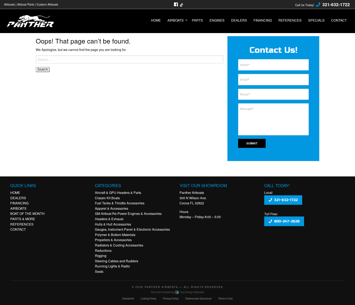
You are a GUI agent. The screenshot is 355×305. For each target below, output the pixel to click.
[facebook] (176, 4)
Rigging (100, 255)
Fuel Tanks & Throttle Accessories (119, 203)
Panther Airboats (161, 287)
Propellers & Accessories (113, 239)
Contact (339, 20)
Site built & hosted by (177, 292)
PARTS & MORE (22, 218)
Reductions (103, 250)
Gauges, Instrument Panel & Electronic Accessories (132, 229)
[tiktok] (181, 4)
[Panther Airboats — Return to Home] (32, 20)
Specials (316, 20)
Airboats (175, 20)
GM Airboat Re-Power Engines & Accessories (128, 213)
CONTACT (18, 229)
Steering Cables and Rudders (116, 261)
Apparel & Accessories (111, 208)
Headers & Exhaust (109, 218)
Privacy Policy (171, 298)
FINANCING (19, 203)
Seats (99, 271)
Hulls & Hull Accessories (113, 224)
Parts (197, 20)
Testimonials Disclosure (198, 298)
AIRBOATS (18, 208)
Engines (217, 20)
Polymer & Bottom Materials (115, 234)
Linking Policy (148, 298)
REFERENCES (21, 224)
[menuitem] (156, 20)
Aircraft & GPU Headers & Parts (118, 192)
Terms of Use (225, 298)
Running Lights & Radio (112, 266)
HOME (15, 192)
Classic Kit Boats (107, 198)
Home (156, 20)
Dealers (239, 20)
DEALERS (18, 198)
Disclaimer (128, 298)
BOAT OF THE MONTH (27, 213)
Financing (263, 20)
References (290, 20)
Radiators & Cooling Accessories (119, 245)
